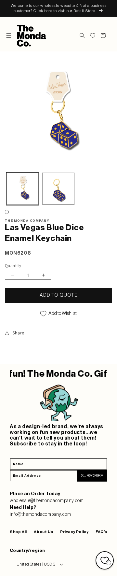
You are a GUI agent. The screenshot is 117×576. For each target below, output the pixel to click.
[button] (8, 35)
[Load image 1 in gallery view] (22, 189)
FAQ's (101, 532)
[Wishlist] (93, 35)
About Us (43, 532)
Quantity (13, 265)
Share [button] (18, 333)
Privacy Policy (74, 532)
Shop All (18, 532)
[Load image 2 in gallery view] (58, 189)
